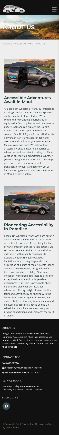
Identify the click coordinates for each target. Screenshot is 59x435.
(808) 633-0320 (12, 362)
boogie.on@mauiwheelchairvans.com (23, 367)
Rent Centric (12, 427)
